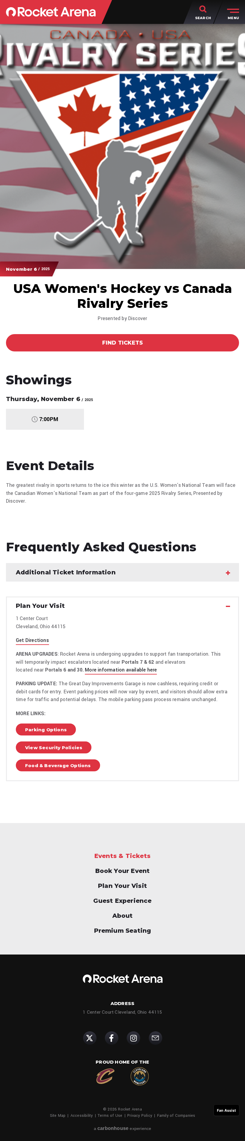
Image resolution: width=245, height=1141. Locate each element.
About (122, 916)
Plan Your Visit (122, 886)
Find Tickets (122, 342)
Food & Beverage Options (58, 765)
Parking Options (46, 729)
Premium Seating (122, 931)
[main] (122, 410)
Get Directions (32, 640)
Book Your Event (122, 871)
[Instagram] (133, 1038)
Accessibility (82, 1115)
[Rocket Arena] (51, 12)
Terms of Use (110, 1115)
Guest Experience (122, 901)
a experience (122, 1128)
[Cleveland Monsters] (140, 1076)
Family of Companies (176, 1115)
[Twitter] (90, 1038)
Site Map (58, 1115)
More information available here (121, 669)
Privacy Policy (139, 1115)
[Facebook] (111, 1038)
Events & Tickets (122, 856)
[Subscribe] (155, 1038)
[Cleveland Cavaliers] (105, 1076)
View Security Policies (53, 747)
